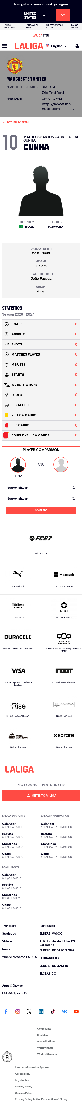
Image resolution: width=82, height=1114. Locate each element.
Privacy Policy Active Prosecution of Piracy (41, 1099)
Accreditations (46, 1041)
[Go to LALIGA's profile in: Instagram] (17, 1012)
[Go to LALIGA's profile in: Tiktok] (53, 1012)
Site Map (42, 1035)
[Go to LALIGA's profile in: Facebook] (6, 1012)
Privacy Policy (23, 1086)
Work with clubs (47, 1054)
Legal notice (22, 1080)
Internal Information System (32, 1067)
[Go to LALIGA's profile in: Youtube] (76, 1012)
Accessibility (22, 1073)
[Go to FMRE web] (19, 1057)
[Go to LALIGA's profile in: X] (29, 1012)
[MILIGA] (75, 46)
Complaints (44, 1028)
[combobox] (41, 487)
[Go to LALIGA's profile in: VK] (64, 1012)
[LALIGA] (29, 46)
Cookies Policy (24, 1092)
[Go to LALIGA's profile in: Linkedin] (41, 1012)
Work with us (45, 1047)
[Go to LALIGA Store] (41, 35)
